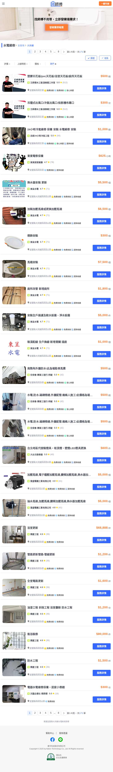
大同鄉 (30, 45)
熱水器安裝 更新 (37, 182)
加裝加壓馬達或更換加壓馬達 (44, 209)
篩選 (92, 58)
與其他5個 (40, 170)
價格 (37, 64)
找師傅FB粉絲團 (52, 739)
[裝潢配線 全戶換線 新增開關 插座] (14, 348)
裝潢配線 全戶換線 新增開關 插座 (47, 342)
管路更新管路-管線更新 (41, 554)
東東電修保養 (35, 156)
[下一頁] (63, 51)
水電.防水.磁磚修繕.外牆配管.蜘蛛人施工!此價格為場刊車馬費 (64, 395)
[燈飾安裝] (14, 242)
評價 (6, 64)
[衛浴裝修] (14, 641)
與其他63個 (46, 462)
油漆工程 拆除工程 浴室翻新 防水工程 (49, 607)
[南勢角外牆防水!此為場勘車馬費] (14, 375)
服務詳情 (101, 88)
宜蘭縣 (21, 45)
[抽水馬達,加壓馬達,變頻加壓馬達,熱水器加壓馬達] (14, 508)
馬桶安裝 (32, 262)
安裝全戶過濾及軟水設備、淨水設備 (48, 315)
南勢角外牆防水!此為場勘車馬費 (46, 368)
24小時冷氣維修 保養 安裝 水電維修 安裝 (51, 129)
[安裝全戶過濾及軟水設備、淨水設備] (14, 322)
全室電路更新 (35, 581)
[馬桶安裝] (14, 269)
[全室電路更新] (14, 587)
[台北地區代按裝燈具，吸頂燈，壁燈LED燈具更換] (14, 455)
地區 (106, 58)
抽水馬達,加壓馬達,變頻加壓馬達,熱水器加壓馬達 (56, 501)
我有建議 (63, 733)
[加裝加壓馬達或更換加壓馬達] (14, 216)
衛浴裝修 (32, 634)
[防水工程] (14, 667)
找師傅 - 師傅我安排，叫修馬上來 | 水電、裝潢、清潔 (56, 3)
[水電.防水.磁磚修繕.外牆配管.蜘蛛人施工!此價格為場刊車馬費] (14, 402)
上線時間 (21, 64)
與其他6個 (40, 542)
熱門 (52, 64)
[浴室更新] (14, 534)
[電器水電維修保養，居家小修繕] (14, 694)
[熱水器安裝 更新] (14, 189)
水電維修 (9, 45)
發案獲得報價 (56, 27)
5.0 (58, 82)
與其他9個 (40, 382)
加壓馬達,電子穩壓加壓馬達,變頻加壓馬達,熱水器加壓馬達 (61, 474)
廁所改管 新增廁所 (38, 288)
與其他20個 (40, 489)
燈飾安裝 (32, 235)
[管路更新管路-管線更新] (14, 561)
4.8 (54, 481)
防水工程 (32, 660)
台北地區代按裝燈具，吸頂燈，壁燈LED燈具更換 (56, 448)
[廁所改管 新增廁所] (14, 295)
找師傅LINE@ (60, 739)
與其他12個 (46, 196)
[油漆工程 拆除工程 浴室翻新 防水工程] (14, 614)
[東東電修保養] (14, 162)
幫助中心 (50, 733)
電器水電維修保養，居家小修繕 (46, 687)
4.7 (45, 162)
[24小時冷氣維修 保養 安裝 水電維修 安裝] (14, 136)
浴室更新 (32, 527)
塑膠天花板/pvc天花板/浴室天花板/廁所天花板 (54, 76)
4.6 (41, 534)
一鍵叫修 (105, 3)
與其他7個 (40, 90)
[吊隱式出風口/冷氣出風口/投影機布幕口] (14, 109)
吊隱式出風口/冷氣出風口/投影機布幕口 (50, 102)
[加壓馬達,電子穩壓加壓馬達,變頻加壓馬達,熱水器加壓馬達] (14, 481)
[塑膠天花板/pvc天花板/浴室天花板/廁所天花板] (14, 83)
